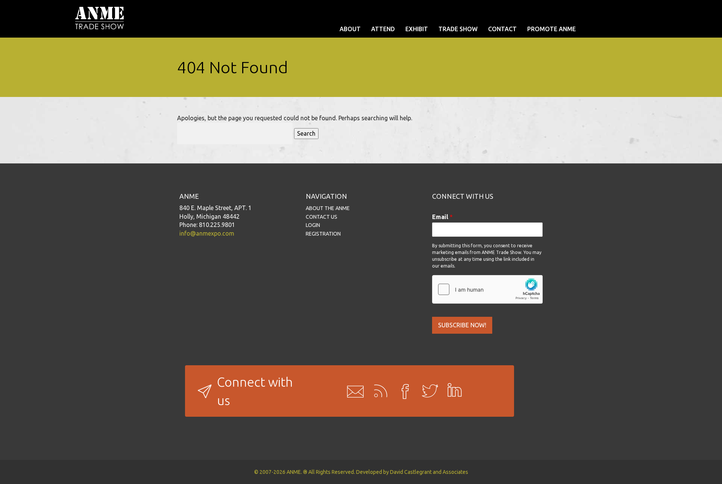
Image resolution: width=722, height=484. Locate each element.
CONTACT (502, 29)
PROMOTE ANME (551, 29)
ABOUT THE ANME (328, 208)
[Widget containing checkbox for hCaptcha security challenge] (487, 289)
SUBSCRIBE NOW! (462, 325)
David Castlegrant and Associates (429, 472)
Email (442, 216)
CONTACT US (321, 217)
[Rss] (378, 391)
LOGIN (313, 225)
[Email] (353, 391)
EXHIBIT (416, 29)
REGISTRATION (323, 234)
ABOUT (350, 29)
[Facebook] (403, 391)
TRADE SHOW (458, 29)
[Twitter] (427, 391)
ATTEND (383, 29)
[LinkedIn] (452, 391)
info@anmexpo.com (206, 233)
